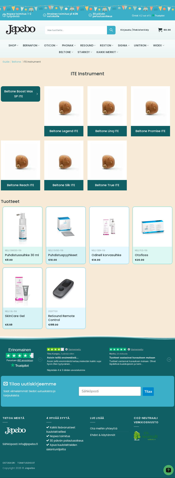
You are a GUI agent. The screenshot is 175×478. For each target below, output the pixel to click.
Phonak (67, 45)
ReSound (86, 45)
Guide (6, 61)
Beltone (65, 52)
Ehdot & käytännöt (102, 435)
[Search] (111, 30)
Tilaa (148, 391)
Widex (157, 45)
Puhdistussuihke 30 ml (22, 255)
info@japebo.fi (28, 444)
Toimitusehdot (26, 462)
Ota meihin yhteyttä (103, 428)
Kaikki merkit (106, 52)
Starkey (84, 52)
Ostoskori (9, 462)
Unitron (140, 45)
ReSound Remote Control (61, 318)
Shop (12, 45)
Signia (122, 45)
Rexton (105, 45)
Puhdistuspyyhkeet (62, 255)
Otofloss (141, 255)
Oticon (49, 45)
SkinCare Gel (15, 316)
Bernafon (30, 45)
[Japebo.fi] (21, 30)
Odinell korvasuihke (106, 255)
